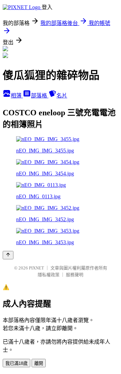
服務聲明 (74, 274)
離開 (38, 363)
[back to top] (8, 255)
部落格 (39, 95)
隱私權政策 (48, 274)
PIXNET (36, 267)
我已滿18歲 (16, 363)
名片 (61, 95)
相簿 (17, 95)
